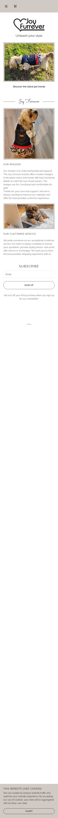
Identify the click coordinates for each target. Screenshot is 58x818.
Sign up (29, 285)
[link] (29, 25)
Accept (29, 811)
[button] (6, 6)
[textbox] (29, 274)
